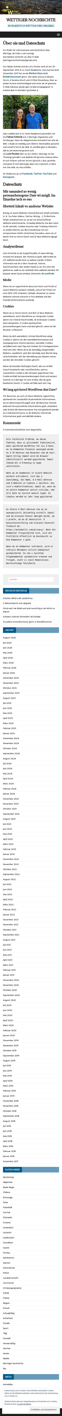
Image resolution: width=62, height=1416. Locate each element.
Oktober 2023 (10, 808)
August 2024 (9, 758)
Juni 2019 (7, 1070)
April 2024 (8, 778)
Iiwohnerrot (8, 1257)
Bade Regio (8, 1187)
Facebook (27, 173)
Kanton (6, 1262)
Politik (6, 1293)
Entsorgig (7, 1197)
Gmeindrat (8, 1227)
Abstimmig (8, 1177)
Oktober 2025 (10, 688)
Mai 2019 (7, 1075)
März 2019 (8, 1085)
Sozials (6, 1323)
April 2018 (7, 1141)
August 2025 (9, 698)
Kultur (6, 1272)
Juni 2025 (7, 708)
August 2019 (9, 1060)
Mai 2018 (7, 1136)
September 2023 (11, 814)
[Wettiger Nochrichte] (31, 12)
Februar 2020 (9, 1030)
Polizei (6, 1298)
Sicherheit (8, 1318)
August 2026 (9, 637)
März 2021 (8, 965)
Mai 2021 (7, 955)
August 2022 (9, 879)
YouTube (47, 173)
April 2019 (7, 1080)
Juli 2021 (7, 944)
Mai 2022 (7, 894)
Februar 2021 (9, 970)
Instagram (8, 177)
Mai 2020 (7, 1015)
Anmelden (8, 1384)
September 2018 (11, 1116)
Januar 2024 (9, 793)
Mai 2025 (7, 713)
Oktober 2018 (9, 1111)
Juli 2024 (7, 763)
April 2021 (7, 959)
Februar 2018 (9, 1151)
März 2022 (8, 904)
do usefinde (47, 273)
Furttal (6, 1212)
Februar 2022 (9, 909)
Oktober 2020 (10, 990)
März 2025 (8, 723)
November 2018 (10, 1105)
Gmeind (6, 1222)
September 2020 (11, 995)
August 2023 (9, 818)
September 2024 (11, 753)
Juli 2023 (7, 824)
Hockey (6, 1252)
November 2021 (10, 924)
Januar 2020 (9, 1035)
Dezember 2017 (10, 1161)
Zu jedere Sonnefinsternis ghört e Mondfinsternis (27, 621)
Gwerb (6, 1247)
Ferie (5, 1202)
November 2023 (11, 803)
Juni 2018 (7, 1131)
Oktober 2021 (9, 929)
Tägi (5, 1333)
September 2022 (11, 874)
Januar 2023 (9, 854)
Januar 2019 (8, 1096)
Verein (6, 1353)
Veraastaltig (9, 1343)
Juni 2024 (7, 768)
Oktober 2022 (10, 869)
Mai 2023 (7, 834)
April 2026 (8, 657)
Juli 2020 (7, 1005)
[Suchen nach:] (31, 579)
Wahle (6, 1358)
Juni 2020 (7, 1010)
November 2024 (11, 743)
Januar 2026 (9, 673)
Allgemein (7, 1182)
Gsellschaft (8, 1237)
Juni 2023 (7, 829)
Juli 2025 (7, 703)
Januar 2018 (8, 1156)
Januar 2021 (8, 975)
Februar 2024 (9, 788)
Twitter (38, 173)
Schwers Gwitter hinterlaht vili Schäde (21, 616)
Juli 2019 (7, 1065)
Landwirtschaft (10, 1278)
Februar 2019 (9, 1090)
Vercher (7, 1348)
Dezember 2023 (11, 798)
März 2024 (8, 783)
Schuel (6, 1308)
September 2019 (11, 1055)
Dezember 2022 (11, 859)
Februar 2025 (9, 728)
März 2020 (8, 1025)
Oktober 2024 (10, 748)
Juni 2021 (7, 949)
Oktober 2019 (9, 1050)
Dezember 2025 (11, 677)
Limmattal (8, 1283)
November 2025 (11, 683)
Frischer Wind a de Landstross (18, 598)
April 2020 (8, 1020)
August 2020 (9, 1000)
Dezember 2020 (11, 980)
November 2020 (11, 985)
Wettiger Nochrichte (13, 1363)
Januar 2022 (9, 914)
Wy (4, 1368)
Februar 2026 (9, 667)
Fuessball (7, 1207)
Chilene (6, 1192)
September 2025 (11, 693)
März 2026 (8, 662)
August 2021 (9, 939)
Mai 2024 (7, 773)
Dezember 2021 (10, 919)
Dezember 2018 (11, 1100)
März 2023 (8, 844)
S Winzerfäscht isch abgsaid (17, 603)
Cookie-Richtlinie (24, 1404)
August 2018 (9, 1121)
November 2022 (11, 864)
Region (6, 1303)
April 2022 (8, 899)
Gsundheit (8, 1242)
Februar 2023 (9, 849)
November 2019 (10, 1045)
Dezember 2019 (11, 1040)
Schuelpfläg (8, 1313)
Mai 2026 (7, 652)
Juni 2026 (7, 647)
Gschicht (7, 1232)
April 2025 (8, 718)
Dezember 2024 (11, 738)
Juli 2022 (7, 884)
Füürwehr (7, 1217)
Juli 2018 (7, 1126)
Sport (5, 1328)
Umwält (7, 1338)
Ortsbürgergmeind (12, 1288)
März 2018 (8, 1146)
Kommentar (9, 1267)
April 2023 (8, 839)
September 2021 (11, 934)
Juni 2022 (7, 889)
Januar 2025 (9, 733)
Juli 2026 (7, 642)
